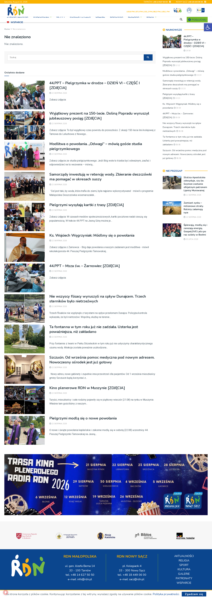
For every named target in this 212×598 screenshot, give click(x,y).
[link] (208, 27)
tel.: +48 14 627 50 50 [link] (80, 575)
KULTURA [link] (184, 569)
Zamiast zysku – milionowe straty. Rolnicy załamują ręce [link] (194, 207)
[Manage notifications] (5, 592)
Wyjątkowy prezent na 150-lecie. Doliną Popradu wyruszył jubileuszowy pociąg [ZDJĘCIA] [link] (99, 116)
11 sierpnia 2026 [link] (193, 195)
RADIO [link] (150, 16)
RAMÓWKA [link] (116, 16)
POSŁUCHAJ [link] (198, 20)
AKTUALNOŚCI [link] (184, 556)
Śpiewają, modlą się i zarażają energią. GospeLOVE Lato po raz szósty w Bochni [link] (195, 229)
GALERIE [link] (100, 16)
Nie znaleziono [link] (19, 29)
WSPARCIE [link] (17, 22)
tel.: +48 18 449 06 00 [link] (132, 575)
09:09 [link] (178, 108)
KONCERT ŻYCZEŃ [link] (80, 16)
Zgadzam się (194, 594)
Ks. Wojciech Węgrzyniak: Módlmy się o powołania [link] (91, 235)
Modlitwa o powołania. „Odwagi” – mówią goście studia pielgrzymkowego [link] (95, 146)
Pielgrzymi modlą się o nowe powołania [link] (83, 418)
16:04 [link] (188, 51)
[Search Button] (148, 57)
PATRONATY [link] (184, 578)
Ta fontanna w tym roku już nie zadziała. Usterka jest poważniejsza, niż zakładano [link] (93, 329)
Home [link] (7, 29)
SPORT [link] (184, 565)
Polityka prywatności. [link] (166, 594)
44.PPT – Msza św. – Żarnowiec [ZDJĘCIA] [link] (84, 265)
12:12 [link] (177, 65)
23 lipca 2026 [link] (191, 239)
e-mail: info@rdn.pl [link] (80, 579)
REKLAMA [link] (133, 16)
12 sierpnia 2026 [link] (193, 217)
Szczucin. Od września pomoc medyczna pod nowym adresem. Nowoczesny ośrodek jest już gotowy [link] (102, 360)
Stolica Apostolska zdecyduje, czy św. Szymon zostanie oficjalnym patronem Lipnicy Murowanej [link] (195, 184)
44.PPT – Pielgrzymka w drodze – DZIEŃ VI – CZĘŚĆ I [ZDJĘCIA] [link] (94, 85)
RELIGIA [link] (184, 560)
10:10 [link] (198, 75)
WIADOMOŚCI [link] (41, 16)
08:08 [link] (180, 131)
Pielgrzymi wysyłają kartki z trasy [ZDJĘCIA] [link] (86, 204)
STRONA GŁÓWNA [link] (17, 16)
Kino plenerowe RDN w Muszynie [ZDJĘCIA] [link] (87, 387)
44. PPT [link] (60, 16)
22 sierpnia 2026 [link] (59, 93)
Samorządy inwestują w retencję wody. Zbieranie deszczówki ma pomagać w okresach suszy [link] (100, 177)
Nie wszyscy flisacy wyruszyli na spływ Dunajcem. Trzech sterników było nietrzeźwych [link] (97, 299)
